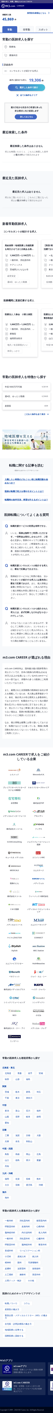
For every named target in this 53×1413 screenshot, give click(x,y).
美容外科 (36, 1274)
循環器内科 (41, 1220)
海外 (4, 1192)
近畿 (4, 1129)
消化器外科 (25, 1238)
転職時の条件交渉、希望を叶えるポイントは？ (26, 499)
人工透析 (9, 1274)
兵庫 (7, 1141)
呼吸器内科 (10, 1226)
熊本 (39, 1178)
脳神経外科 (27, 1244)
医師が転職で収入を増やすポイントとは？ (24, 491)
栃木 (17, 1091)
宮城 (41, 1073)
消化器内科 (25, 1220)
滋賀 (17, 1135)
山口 (7, 1160)
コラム (27, 1303)
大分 (7, 1184)
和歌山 (29, 1141)
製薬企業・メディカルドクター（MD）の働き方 (26, 1316)
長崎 (28, 1178)
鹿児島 (29, 1184)
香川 (28, 1160)
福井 (39, 1110)
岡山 (28, 1154)
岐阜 (28, 1116)
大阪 (39, 1135)
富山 (17, 1110)
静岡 (39, 1116)
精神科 (8, 1262)
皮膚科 (8, 1268)
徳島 (17, 1160)
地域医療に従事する (14, 1329)
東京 (17, 1097)
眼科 (20, 1262)
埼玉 (39, 1091)
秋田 (7, 1079)
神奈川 (29, 1097)
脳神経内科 (10, 1232)
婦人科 (35, 1256)
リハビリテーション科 (30, 1250)
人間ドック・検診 (13, 1280)
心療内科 (40, 1226)
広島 (39, 1154)
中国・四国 (7, 1148)
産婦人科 (22, 1256)
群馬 (28, 1091)
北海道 (8, 1073)
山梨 (7, 1116)
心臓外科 (40, 1238)
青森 (20, 1073)
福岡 (7, 1178)
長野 (17, 1116)
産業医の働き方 (12, 1309)
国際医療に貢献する (14, 1335)
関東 (4, 1086)
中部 (4, 1105)
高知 (7, 1166)
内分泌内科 (27, 1232)
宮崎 (17, 1184)
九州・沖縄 (7, 1173)
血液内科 (26, 1226)
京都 (28, 1135)
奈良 (17, 1141)
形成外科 (9, 1250)
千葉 (7, 1097)
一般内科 (9, 1220)
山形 (17, 1079)
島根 (17, 1154)
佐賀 (17, 1178)
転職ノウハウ (11, 1303)
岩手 (30, 1073)
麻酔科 (23, 1274)
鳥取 (7, 1154)
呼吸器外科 (10, 1244)
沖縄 (41, 1184)
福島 (28, 1079)
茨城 (7, 1091)
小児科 (8, 1256)
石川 (28, 1110)
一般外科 (9, 1238)
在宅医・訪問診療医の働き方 (18, 1323)
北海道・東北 (8, 1067)
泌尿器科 (22, 1268)
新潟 (7, 1110)
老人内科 (42, 1232)
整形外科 (42, 1244)
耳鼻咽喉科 (33, 1262)
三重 (7, 1135)
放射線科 (36, 1268)
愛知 (7, 1122)
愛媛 (39, 1160)
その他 (31, 1280)
